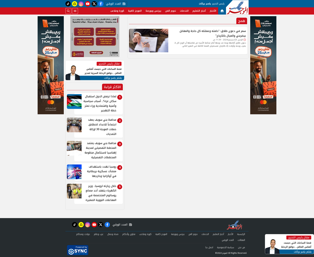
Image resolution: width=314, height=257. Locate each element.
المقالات (241, 240)
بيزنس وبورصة (153, 11)
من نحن (241, 247)
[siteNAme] (237, 7)
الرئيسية (241, 234)
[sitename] (234, 225)
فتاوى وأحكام (128, 234)
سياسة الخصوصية (225, 247)
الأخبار (213, 11)
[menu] (75, 11)
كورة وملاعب (117, 11)
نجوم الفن (170, 11)
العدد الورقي (113, 3)
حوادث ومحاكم (83, 234)
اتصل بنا (209, 247)
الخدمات (184, 11)
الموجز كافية (135, 11)
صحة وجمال (112, 234)
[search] (68, 11)
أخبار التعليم (199, 11)
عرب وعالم (98, 234)
